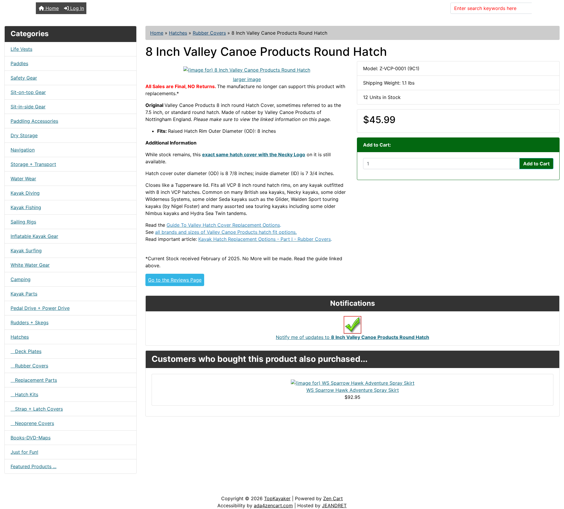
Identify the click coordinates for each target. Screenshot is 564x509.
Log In (76, 8)
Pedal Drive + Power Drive (40, 308)
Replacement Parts (34, 380)
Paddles (19, 63)
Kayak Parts (24, 294)
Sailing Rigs (23, 222)
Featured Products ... (33, 466)
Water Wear (23, 179)
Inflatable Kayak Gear (34, 236)
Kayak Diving (25, 193)
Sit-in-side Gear (28, 107)
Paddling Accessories (34, 121)
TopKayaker (277, 498)
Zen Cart (333, 498)
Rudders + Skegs (29, 322)
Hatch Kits (24, 394)
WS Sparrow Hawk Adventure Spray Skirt (352, 390)
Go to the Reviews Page (175, 280)
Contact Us (49, 489)
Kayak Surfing (26, 250)
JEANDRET (334, 505)
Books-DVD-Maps (31, 438)
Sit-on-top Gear (28, 92)
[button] (553, 480)
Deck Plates (26, 351)
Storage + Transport (33, 164)
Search (543, 8)
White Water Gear (30, 265)
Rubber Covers (209, 33)
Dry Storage (24, 135)
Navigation (23, 150)
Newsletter (84, 489)
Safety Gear (24, 78)
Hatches (178, 33)
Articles (18, 489)
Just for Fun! (24, 452)
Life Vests (21, 49)
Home (51, 8)
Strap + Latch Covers (37, 409)
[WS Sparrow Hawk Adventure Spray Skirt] (352, 382)
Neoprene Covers (32, 423)
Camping (21, 279)
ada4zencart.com (273, 505)
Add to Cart (536, 164)
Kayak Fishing (26, 207)
